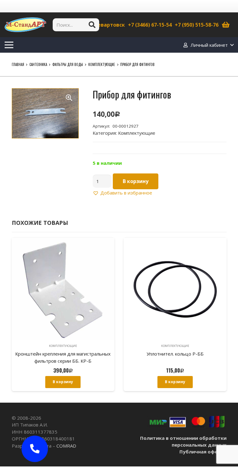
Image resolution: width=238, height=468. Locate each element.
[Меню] (9, 45)
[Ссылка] (25, 25)
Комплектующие (101, 64)
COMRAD (66, 446)
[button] (69, 98)
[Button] (35, 449)
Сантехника (38, 64)
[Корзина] (225, 24)
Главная (18, 64)
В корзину (135, 181)
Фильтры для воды (67, 64)
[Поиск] (92, 25)
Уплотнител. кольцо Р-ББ (175, 354)
